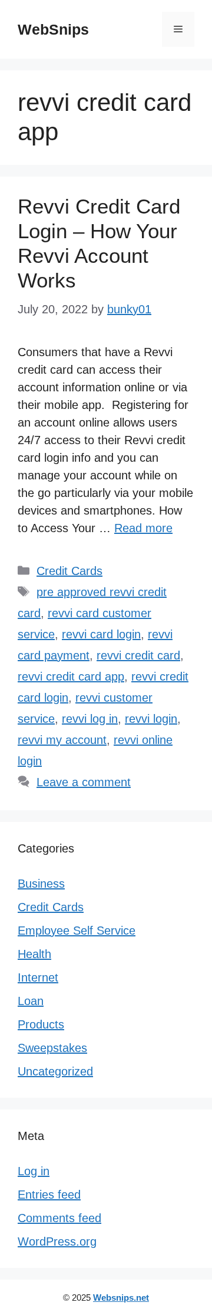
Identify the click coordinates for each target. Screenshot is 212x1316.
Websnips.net (121, 1298)
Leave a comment (84, 782)
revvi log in (90, 718)
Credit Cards (69, 570)
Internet (38, 977)
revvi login (151, 718)
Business (41, 883)
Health (34, 954)
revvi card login (101, 634)
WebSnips (53, 29)
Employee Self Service (76, 930)
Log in (33, 1171)
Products (41, 1024)
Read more (143, 528)
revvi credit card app (71, 676)
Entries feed (49, 1194)
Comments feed (59, 1218)
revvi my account (62, 739)
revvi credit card (138, 655)
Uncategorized (55, 1071)
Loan (31, 1000)
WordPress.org (57, 1241)
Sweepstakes (52, 1047)
